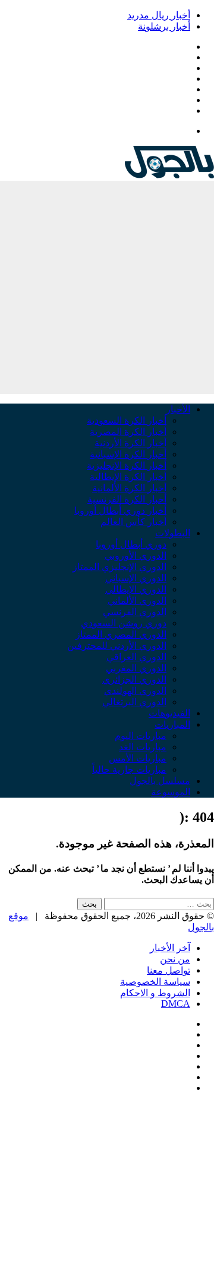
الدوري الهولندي (135, 691)
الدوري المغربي (136, 668)
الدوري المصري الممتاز (120, 634)
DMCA (175, 1004)
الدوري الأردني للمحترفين (116, 646)
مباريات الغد (142, 747)
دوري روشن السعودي (123, 623)
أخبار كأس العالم (133, 522)
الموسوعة (170, 792)
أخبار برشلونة (164, 26)
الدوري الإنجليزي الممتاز (119, 567)
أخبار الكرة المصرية (128, 432)
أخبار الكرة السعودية (126, 420)
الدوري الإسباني (135, 578)
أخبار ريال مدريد (158, 15)
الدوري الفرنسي (134, 612)
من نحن (175, 959)
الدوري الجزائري (134, 679)
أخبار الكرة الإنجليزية (126, 465)
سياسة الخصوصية (155, 982)
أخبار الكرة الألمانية (129, 488)
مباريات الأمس (137, 758)
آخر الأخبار (170, 948)
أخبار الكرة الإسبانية (128, 454)
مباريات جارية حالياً (129, 769)
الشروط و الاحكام (155, 993)
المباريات (172, 724)
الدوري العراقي (136, 657)
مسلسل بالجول (160, 781)
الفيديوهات (169, 713)
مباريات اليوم (140, 736)
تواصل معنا (168, 970)
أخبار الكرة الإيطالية (128, 477)
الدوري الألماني (137, 601)
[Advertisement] (107, 287)
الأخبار (178, 409)
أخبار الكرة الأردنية (130, 443)
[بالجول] (169, 175)
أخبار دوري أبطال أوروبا (120, 510)
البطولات (172, 533)
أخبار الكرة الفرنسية (126, 499)
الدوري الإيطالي (135, 589)
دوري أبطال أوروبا (131, 544)
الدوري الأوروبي (135, 556)
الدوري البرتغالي (134, 702)
